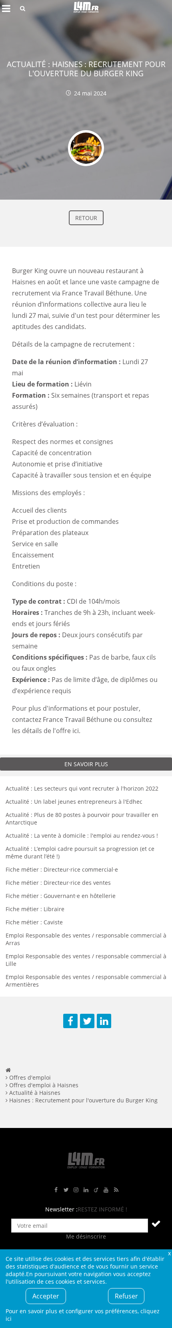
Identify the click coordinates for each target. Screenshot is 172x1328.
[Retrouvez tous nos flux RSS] (116, 1190)
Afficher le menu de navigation (6, 8)
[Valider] (156, 1223)
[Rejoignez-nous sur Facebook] (56, 1190)
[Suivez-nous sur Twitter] (66, 1190)
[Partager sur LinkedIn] (104, 1021)
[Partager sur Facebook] (70, 1021)
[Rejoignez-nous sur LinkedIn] (86, 1190)
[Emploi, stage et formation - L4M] (8, 1070)
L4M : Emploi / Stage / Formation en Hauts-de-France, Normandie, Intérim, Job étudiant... (86, 8)
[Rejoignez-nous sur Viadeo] (96, 1190)
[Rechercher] (22, 8)
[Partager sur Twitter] (87, 1021)
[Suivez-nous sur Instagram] (76, 1190)
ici (75, 730)
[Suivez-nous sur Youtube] (106, 1190)
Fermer (169, 1253)
